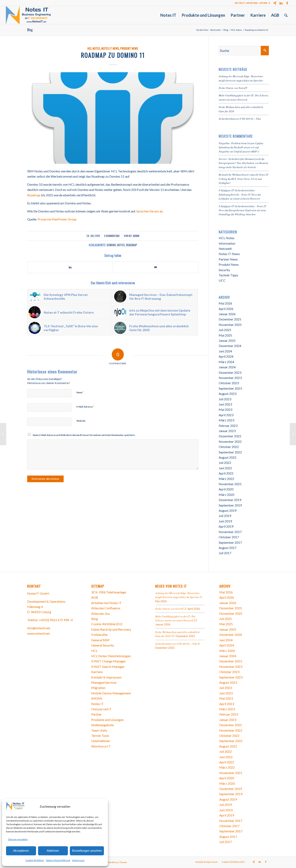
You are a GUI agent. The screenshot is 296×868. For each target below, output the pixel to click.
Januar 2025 (227, 340)
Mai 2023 (225, 409)
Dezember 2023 (230, 372)
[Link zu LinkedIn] (281, 3)
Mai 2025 (225, 335)
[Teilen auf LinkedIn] (70, 267)
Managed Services (104, 682)
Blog (30, 29)
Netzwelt (225, 248)
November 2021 (230, 484)
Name (80, 392)
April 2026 (226, 309)
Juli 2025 (225, 330)
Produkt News (129, 48)
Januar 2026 (227, 314)
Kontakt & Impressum (106, 677)
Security (224, 270)
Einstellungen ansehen (87, 850)
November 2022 (230, 441)
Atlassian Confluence (105, 608)
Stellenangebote (102, 725)
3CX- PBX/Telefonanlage (108, 592)
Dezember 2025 (230, 319)
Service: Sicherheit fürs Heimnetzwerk (240, 159)
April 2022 (226, 473)
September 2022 (230, 452)
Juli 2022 (225, 462)
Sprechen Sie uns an (149, 211)
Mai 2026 (225, 303)
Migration (98, 688)
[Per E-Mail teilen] (155, 267)
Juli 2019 (225, 516)
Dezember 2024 (230, 346)
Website (81, 420)
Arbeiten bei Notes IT (106, 603)
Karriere (97, 672)
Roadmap (33, 195)
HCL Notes (93, 48)
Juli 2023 (225, 399)
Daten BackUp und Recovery (111, 629)
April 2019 (226, 526)
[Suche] (286, 15)
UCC (222, 280)
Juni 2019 (225, 521)
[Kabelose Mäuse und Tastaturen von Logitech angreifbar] (293, 434)
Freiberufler (99, 634)
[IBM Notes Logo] (112, 118)
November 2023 (230, 378)
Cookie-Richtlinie (34, 860)
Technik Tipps (228, 275)
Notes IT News (110, 48)
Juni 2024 (225, 351)
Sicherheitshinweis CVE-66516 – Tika (240, 118)
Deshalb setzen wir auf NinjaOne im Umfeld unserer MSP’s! (239, 149)
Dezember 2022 (230, 436)
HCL (94, 651)
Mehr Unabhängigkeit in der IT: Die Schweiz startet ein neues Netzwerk (243, 97)
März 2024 (226, 362)
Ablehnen (53, 850)
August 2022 (227, 457)
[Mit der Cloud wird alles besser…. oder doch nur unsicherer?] (3, 434)
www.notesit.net (38, 633)
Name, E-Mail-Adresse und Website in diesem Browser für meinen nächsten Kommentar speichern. (84, 435)
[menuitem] (168, 15)
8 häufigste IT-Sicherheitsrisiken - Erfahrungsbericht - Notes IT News (238, 192)
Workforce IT (101, 746)
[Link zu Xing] (275, 3)
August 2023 (227, 393)
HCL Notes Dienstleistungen (111, 656)
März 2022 (226, 479)
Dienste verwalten (18, 839)
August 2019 (227, 510)
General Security (102, 645)
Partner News (228, 259)
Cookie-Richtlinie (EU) (106, 624)
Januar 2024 (227, 367)
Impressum (78, 860)
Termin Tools (100, 735)
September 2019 (230, 505)
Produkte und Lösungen (107, 720)
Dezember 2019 (230, 500)
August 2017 (227, 548)
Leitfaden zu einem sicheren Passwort (239, 198)
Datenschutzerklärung (58, 860)
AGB (94, 597)
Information (227, 243)
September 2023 (230, 388)
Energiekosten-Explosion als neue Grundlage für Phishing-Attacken (242, 212)
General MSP (100, 640)
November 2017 (230, 532)
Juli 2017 (225, 553)
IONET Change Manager (108, 661)
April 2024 (226, 356)
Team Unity (99, 730)
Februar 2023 (228, 425)
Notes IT (97, 704)
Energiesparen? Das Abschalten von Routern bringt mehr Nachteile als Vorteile (243, 165)
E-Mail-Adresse (85, 406)
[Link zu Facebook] (287, 3)
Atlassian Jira (100, 613)
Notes (121, 245)
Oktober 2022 (229, 447)
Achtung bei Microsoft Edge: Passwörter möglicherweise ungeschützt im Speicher (241, 78)
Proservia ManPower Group (57, 219)
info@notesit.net (38, 628)
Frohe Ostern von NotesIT (233, 88)
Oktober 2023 (229, 383)
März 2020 (226, 494)
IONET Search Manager (108, 666)
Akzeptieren (21, 850)
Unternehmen (100, 741)
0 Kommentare (112, 236)
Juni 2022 (225, 468)
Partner (96, 714)
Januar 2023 (227, 431)
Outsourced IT (101, 709)
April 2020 (226, 489)
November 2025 (230, 324)
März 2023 (226, 420)
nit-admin (134, 236)
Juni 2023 (225, 404)
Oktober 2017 (229, 537)
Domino (111, 245)
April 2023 (226, 415)
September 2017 (230, 542)
